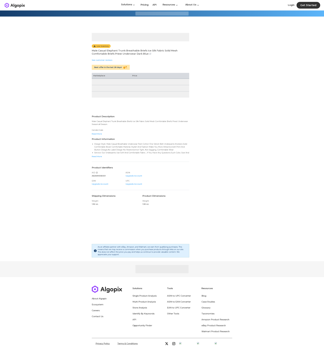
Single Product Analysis (145, 296)
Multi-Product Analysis (144, 302)
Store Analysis (140, 308)
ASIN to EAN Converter (179, 302)
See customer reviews (102, 60)
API (155, 4)
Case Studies (208, 302)
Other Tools (173, 313)
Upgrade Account (134, 176)
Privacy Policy (103, 343)
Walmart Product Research (215, 331)
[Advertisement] (162, 24)
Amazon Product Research (215, 319)
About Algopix (99, 298)
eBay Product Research (213, 325)
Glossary (205, 308)
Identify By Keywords (144, 313)
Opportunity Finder (142, 325)
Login (291, 5)
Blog (203, 296)
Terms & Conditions (127, 343)
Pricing (144, 4)
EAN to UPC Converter (178, 308)
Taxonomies (207, 313)
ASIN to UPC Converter (179, 296)
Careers (96, 310)
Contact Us (97, 316)
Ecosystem (97, 304)
